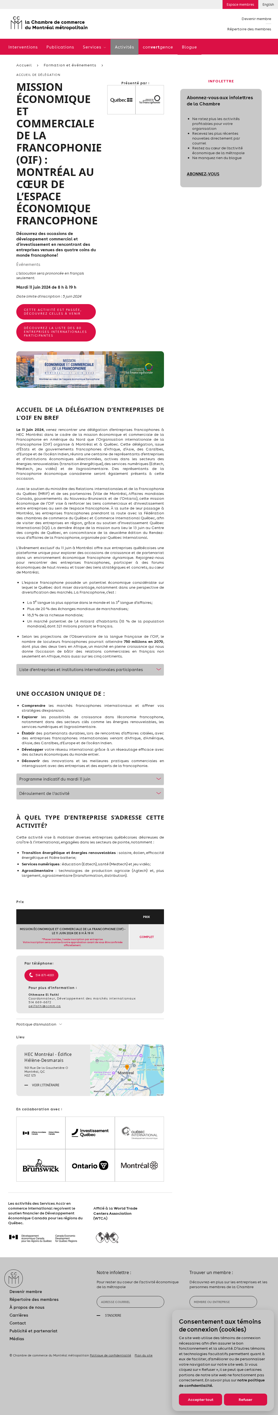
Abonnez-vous (203, 173)
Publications (60, 47)
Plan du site (144, 1355)
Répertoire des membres (249, 29)
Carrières (19, 1315)
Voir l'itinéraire (45, 1085)
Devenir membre (256, 18)
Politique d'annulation (36, 1024)
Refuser (245, 1399)
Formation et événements (70, 65)
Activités (124, 47)
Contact (18, 1323)
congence (158, 47)
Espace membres (240, 4)
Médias (17, 1338)
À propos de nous (27, 1307)
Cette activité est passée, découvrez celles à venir (53, 311)
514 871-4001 (45, 975)
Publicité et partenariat (34, 1330)
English (268, 4)
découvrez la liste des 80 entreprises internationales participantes (55, 331)
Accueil (24, 65)
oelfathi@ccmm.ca (45, 1006)
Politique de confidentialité (110, 1355)
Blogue (189, 47)
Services (93, 47)
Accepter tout (200, 1399)
